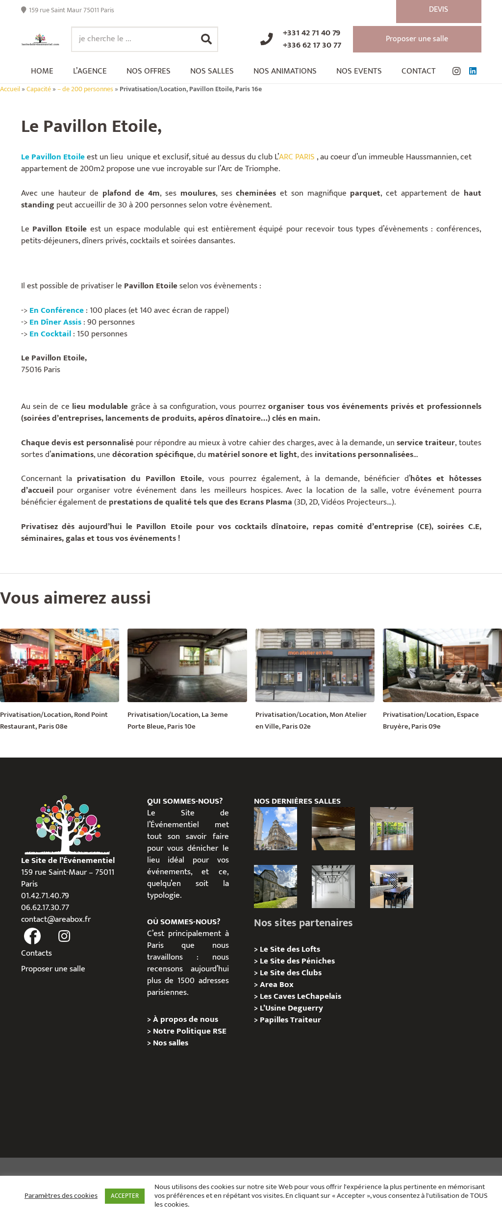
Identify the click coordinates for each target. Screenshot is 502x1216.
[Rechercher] (206, 39)
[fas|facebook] (33, 936)
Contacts (36, 953)
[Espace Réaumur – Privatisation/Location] (275, 828)
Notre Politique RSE (189, 1031)
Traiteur (305, 1020)
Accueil (10, 89)
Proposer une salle (53, 969)
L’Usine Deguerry (291, 1008)
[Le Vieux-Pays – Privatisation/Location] (275, 886)
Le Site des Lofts (290, 949)
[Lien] (40, 39)
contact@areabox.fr (56, 919)
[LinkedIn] (473, 71)
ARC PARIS (297, 157)
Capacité (38, 89)
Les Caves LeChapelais (300, 996)
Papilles (275, 1020)
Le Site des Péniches (297, 961)
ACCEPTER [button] (125, 1196)
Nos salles (170, 1043)
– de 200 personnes (85, 89)
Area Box (277, 984)
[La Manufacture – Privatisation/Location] (391, 828)
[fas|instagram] (64, 936)
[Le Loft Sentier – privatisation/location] (391, 886)
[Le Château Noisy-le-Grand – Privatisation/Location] (333, 828)
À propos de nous (185, 1019)
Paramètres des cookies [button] (61, 1195)
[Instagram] (456, 71)
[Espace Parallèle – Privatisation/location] (333, 886)
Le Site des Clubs (291, 973)
